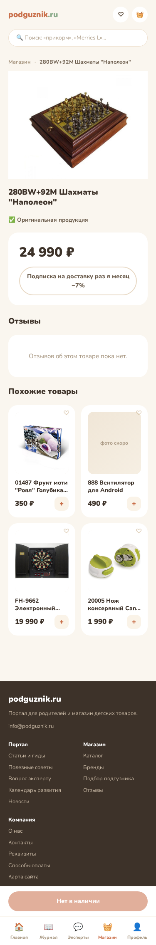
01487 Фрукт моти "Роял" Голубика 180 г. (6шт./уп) (41, 487)
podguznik (33, 14)
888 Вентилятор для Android (111, 486)
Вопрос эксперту (29, 778)
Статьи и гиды (26, 755)
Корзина (140, 14)
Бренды (93, 767)
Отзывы (93, 790)
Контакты (20, 842)
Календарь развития (34, 790)
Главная (19, 931)
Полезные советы (30, 767)
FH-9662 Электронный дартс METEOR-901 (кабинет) (37, 605)
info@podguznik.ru (31, 726)
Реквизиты (22, 854)
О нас (15, 831)
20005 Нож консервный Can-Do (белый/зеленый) (113, 605)
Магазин (19, 61)
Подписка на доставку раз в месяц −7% (78, 280)
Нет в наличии (78, 901)
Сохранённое (121, 14)
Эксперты (78, 931)
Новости (19, 801)
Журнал (48, 931)
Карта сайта (23, 877)
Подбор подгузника (108, 778)
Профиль (137, 931)
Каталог (93, 755)
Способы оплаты (29, 865)
